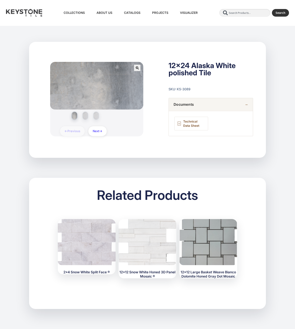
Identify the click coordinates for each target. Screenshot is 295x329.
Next (96, 131)
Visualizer (189, 13)
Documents (184, 104)
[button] (137, 68)
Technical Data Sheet (191, 124)
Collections (74, 13)
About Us (104, 13)
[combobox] (244, 13)
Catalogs (132, 13)
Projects (160, 13)
